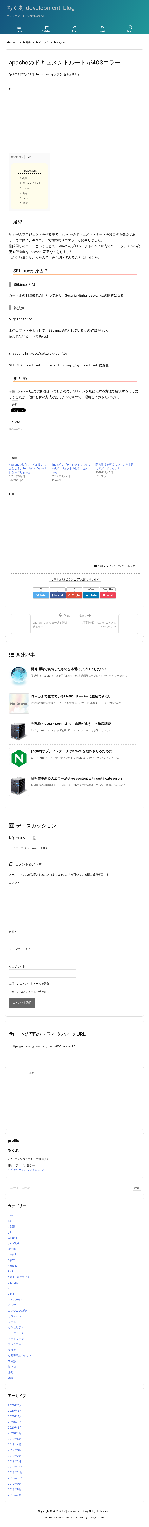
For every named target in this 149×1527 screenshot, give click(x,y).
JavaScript (15, 1243)
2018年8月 (15, 1489)
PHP (10, 1271)
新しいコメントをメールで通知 (30, 983)
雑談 (10, 1377)
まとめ (25, 188)
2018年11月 (15, 1472)
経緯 (23, 178)
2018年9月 (15, 1483)
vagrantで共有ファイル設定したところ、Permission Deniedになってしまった (27, 468)
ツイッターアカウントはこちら (27, 1169)
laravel (12, 1248)
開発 (10, 1372)
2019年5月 (15, 1438)
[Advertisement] (74, 119)
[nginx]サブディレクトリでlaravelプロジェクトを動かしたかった (71, 468)
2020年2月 (15, 1427)
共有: (24, 193)
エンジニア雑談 (17, 1310)
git (9, 1232)
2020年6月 (15, 1410)
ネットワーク (16, 1338)
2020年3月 (15, 1422)
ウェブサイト (17, 966)
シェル (12, 1321)
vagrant (44, 74)
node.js (12, 1265)
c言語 (11, 1226)
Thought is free (96, 1517)
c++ (10, 1215)
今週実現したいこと (20, 1355)
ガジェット (14, 1316)
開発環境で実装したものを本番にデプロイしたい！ (69, 669)
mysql (12, 1254)
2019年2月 (15, 1455)
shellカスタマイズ (19, 1277)
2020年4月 (15, 1416)
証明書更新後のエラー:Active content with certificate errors (77, 778)
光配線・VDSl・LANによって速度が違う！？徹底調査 (71, 724)
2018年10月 (15, 1478)
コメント (14, 882)
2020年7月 (15, 1405)
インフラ (56, 74)
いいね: (25, 198)
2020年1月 (15, 1433)
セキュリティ (71, 74)
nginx (11, 1260)
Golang (12, 1237)
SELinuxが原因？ (30, 183)
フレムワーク (16, 1344)
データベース (16, 1333)
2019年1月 (14, 1461)
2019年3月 (15, 1450)
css (10, 1220)
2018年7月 (14, 1495)
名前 (12, 931)
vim (10, 1288)
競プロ (12, 1366)
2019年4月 (15, 1444)
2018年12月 (15, 1466)
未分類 (12, 1361)
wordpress (15, 1299)
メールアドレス (19, 949)
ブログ (12, 1350)
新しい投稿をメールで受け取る (30, 991)
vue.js (11, 1293)
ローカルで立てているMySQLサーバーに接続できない (71, 696)
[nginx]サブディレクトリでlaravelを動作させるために (71, 751)
